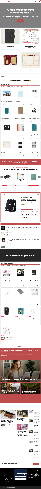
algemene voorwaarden (36, 475)
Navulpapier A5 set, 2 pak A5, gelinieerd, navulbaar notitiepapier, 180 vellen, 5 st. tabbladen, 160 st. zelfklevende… (20, 136)
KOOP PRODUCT (24, 217)
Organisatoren (3, 436)
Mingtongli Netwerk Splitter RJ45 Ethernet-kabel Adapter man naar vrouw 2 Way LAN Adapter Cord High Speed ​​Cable (34, 119)
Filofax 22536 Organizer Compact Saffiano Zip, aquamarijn (6, 118)
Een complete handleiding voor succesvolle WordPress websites (37, 434)
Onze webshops (30, 477)
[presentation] (1, 177)
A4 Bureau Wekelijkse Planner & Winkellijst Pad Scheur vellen (6, 152)
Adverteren (30, 478)
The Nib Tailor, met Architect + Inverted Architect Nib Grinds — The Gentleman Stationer (7, 422)
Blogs (29, 475)
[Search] (35, 1)
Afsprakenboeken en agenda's (10, 237)
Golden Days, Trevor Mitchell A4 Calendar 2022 (15, 246)
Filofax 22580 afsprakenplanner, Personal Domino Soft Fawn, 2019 (20, 118)
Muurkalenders (8, 232)
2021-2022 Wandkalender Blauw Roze (34, 101)
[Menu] (1, 1)
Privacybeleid (36, 473)
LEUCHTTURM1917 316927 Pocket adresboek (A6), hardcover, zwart (20, 152)
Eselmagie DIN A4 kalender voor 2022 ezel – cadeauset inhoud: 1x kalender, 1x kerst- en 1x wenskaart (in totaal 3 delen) (6, 102)
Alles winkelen (30, 474)
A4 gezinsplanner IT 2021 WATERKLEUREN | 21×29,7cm (16, 234)
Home (29, 473)
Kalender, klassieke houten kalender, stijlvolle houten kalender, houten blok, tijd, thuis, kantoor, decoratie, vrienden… (6, 136)
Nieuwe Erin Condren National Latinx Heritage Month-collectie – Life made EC (22, 433)
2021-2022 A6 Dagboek (5, 318)
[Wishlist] (37, 1)
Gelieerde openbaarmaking (37, 477)
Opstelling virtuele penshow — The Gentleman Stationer (22, 419)
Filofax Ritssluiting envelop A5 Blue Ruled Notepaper (20, 101)
